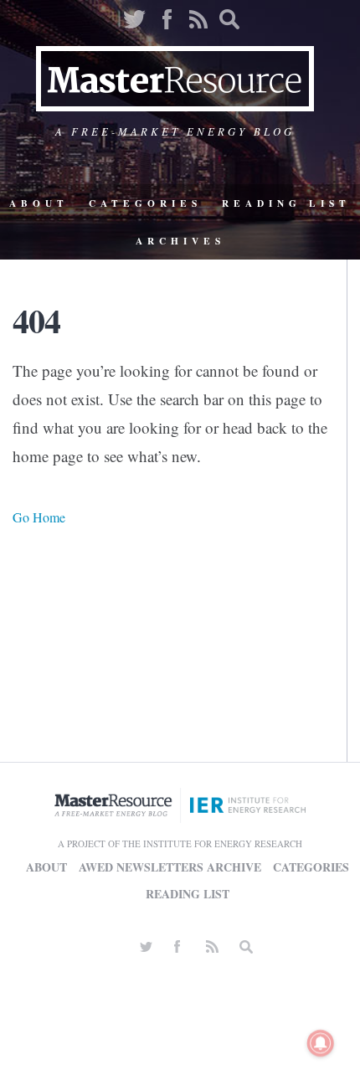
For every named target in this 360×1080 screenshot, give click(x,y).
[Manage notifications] (320, 1043)
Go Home (39, 517)
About (39, 203)
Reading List (286, 203)
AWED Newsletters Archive (170, 867)
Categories (145, 203)
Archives (180, 241)
